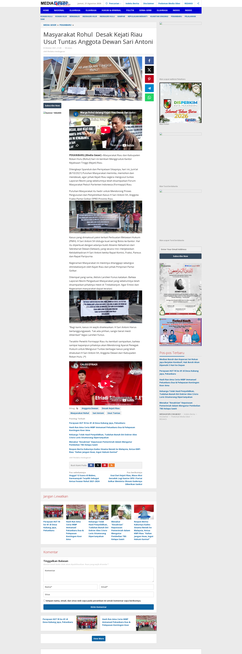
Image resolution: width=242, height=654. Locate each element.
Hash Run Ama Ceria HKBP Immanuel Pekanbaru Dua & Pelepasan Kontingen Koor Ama (75, 530)
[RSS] (112, 465)
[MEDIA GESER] (55, 3)
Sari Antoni (98, 413)
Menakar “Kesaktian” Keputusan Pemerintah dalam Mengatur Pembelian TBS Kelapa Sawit (120, 530)
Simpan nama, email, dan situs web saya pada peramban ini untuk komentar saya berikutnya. (93, 600)
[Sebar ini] (149, 60)
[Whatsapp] (149, 97)
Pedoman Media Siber (180, 416)
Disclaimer (164, 416)
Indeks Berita (189, 414)
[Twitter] (98, 465)
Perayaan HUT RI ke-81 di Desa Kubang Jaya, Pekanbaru (97, 423)
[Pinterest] (105, 465)
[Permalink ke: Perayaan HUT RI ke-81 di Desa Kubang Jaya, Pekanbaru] (53, 512)
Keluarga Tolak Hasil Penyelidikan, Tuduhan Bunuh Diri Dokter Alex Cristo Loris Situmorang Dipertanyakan (179, 394)
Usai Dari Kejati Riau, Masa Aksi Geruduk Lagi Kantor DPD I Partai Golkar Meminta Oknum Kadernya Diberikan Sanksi (125, 478)
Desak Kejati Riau (111, 408)
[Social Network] (198, 3)
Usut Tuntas (114, 413)
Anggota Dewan (90, 408)
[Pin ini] (149, 79)
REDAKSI (163, 419)
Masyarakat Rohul (80, 413)
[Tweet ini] (149, 70)
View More (98, 638)
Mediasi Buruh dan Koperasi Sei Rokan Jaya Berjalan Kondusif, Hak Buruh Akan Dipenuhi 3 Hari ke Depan (179, 362)
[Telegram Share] (149, 88)
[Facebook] (91, 465)
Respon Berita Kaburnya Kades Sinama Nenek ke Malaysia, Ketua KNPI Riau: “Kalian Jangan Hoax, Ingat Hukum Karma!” (143, 530)
